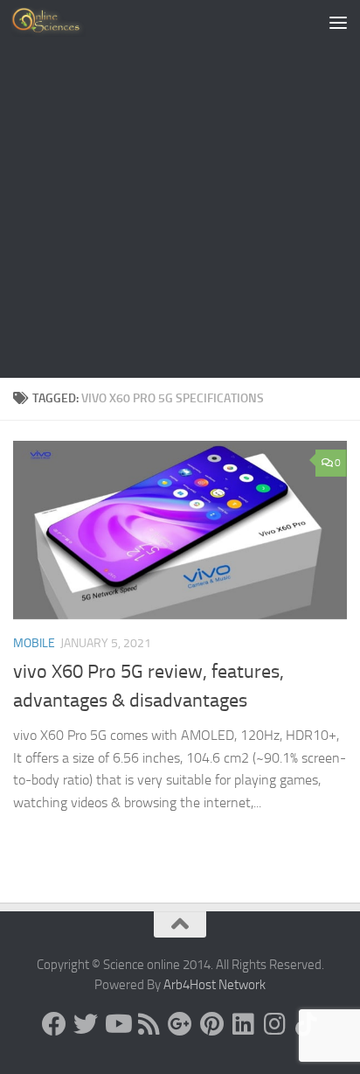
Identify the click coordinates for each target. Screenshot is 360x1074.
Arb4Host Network (214, 985)
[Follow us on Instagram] (274, 1024)
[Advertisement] (180, 189)
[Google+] (180, 1024)
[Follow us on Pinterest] (211, 1024)
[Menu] (338, 22)
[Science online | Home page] (60, 22)
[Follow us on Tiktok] (306, 1024)
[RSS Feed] (148, 1024)
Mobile (34, 643)
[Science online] (54, 1024)
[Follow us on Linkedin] (243, 1024)
